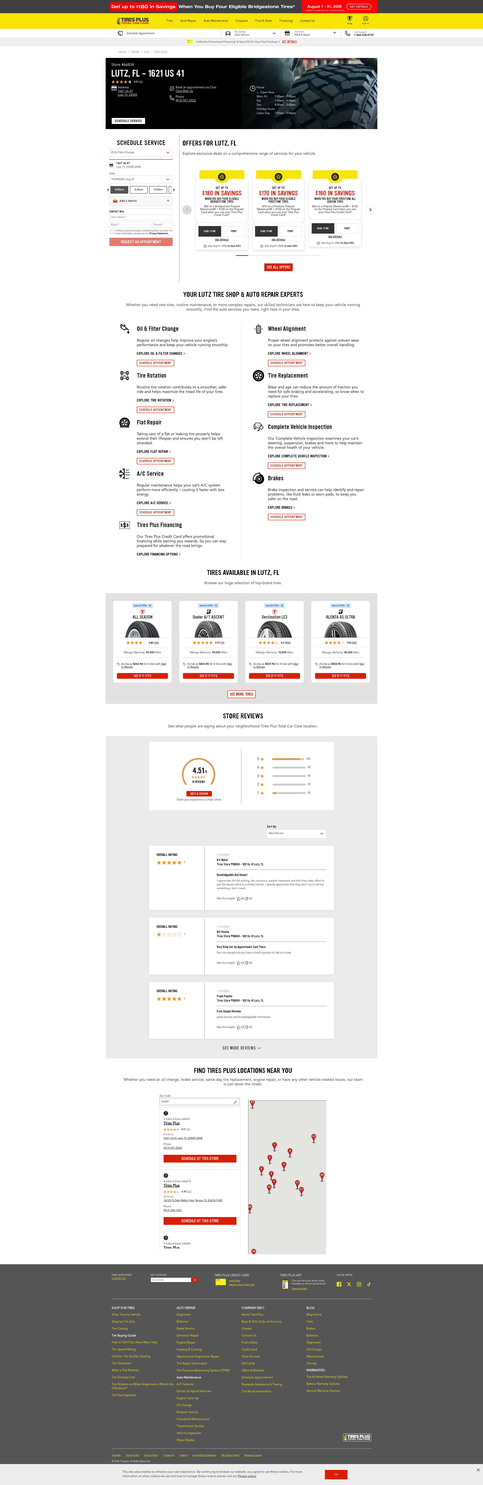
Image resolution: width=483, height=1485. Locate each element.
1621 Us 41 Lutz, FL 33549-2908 (183, 1138)
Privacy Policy (151, 1455)
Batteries (182, 1321)
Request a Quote (253, 1455)
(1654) (288, 642)
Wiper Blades (186, 1440)
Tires (309, 1321)
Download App (299, 1289)
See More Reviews (239, 1048)
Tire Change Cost (123, 1377)
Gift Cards (248, 1363)
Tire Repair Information (192, 1363)
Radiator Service (187, 1412)
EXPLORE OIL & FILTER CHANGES (159, 353)
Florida (135, 51)
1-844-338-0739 (364, 35)
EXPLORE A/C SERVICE (152, 502)
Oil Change (184, 1405)
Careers (247, 1328)
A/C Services (185, 1384)
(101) (189, 1192)
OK (336, 1474)
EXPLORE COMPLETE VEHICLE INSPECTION (297, 456)
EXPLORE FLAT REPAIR (152, 451)
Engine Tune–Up (188, 1398)
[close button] (478, 1470)
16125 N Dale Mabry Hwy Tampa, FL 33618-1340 (193, 1200)
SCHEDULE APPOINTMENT (155, 363)
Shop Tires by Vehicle (126, 1314)
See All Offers (278, 267)
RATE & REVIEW (199, 794)
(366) (354, 642)
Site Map (116, 1455)
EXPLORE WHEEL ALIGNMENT (288, 353)
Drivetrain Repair (188, 1335)
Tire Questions (121, 1363)
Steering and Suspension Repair (198, 1356)
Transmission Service (190, 1426)
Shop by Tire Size (123, 1321)
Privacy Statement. (158, 233)
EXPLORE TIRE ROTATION (154, 400)
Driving (311, 1363)
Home (122, 51)
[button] (169, 21)
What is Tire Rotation (125, 1370)
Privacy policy (247, 1476)
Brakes (310, 1328)
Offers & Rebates (253, 1370)
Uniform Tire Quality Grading (131, 1356)
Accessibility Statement (204, 1455)
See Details (222, 240)
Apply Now (234, 1281)
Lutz (146, 51)
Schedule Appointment (257, 1377)
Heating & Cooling (189, 1349)
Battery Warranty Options (323, 1384)
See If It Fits (142, 676)
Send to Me (210, 231)
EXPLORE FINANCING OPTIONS (157, 554)
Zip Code (165, 1096)
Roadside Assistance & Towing (262, 1384)
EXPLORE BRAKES (280, 507)
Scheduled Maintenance (193, 1419)
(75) (222, 642)
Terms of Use (132, 1455)
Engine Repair (186, 1342)
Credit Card (249, 1349)
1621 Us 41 (161, 51)
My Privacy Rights (230, 1455)
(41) (141, 82)
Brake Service (186, 1328)
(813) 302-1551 (173, 1210)
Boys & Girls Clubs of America (261, 1321)
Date (112, 173)
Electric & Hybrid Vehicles (194, 1391)
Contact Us (249, 1335)
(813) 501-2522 (186, 100)
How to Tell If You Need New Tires (134, 1342)
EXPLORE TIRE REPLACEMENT (288, 404)
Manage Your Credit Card (242, 1285)
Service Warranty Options (323, 1391)
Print (234, 231)
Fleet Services (251, 1356)
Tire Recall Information (256, 1391)
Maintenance (315, 1356)
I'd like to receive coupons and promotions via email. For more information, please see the (143, 232)
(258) (156, 642)
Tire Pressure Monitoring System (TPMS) (203, 1370)
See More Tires (241, 694)
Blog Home (314, 1314)
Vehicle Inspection (189, 1433)
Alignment (184, 1314)
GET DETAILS (289, 41)
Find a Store (237, 1099)
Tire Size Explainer (124, 1395)
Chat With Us (184, 91)
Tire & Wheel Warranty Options (327, 1377)
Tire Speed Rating (124, 1349)
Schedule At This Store (200, 1158)
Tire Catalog (120, 1328)
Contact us (119, 1278)
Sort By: (271, 826)
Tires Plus (172, 1123)
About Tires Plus (252, 1314)
